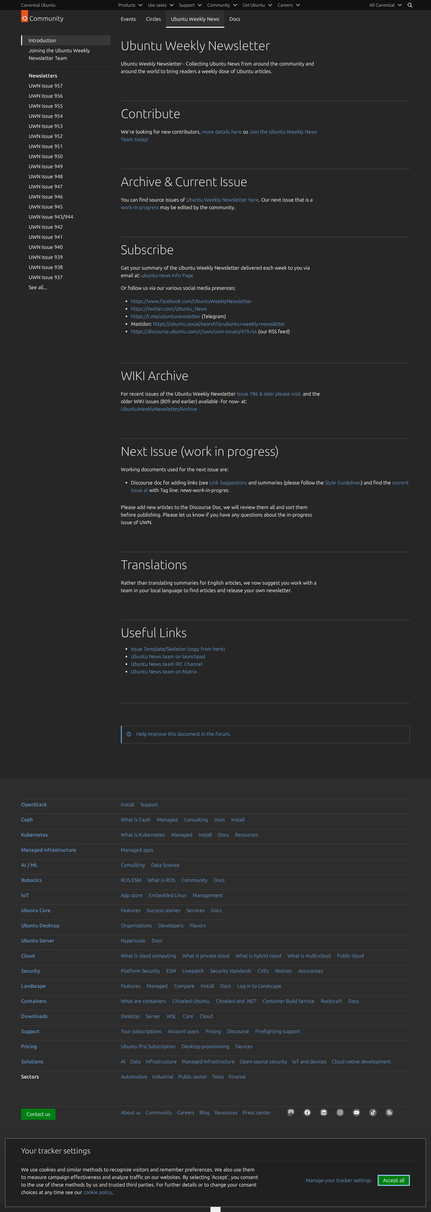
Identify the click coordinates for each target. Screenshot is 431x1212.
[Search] (410, 5)
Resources (246, 835)
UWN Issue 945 (46, 206)
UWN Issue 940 (46, 247)
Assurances (310, 971)
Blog (204, 1112)
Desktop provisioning (205, 1046)
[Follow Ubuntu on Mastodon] (292, 1114)
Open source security (263, 1061)
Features (130, 910)
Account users (183, 1031)
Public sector (192, 1076)
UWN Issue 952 (46, 136)
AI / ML (29, 865)
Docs (234, 19)
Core (188, 1016)
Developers (171, 925)
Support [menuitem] (187, 5)
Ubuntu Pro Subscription (148, 1046)
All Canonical (382, 5)
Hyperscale (133, 940)
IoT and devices (309, 1061)
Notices (283, 971)
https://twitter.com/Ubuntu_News (169, 309)
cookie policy (97, 1192)
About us (131, 1112)
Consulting (196, 819)
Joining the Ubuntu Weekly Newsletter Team (59, 54)
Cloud (28, 955)
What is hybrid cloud (258, 955)
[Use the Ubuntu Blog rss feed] (391, 1114)
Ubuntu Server (37, 940)
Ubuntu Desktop (40, 925)
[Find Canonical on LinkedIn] (325, 1114)
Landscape (33, 986)
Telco (218, 1076)
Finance (237, 1076)
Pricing (213, 1031)
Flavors (198, 925)
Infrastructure (161, 1061)
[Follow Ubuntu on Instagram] (341, 1114)
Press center (257, 1112)
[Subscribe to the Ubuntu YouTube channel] (358, 1114)
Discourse (238, 1031)
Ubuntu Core (35, 910)
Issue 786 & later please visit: (269, 394)
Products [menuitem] (126, 5)
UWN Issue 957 (46, 86)
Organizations (136, 925)
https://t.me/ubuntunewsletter (165, 316)
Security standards (230, 971)
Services (195, 910)
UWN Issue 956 (46, 96)
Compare (184, 986)
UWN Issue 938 (46, 267)
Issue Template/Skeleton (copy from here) (178, 649)
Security (30, 971)
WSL (171, 1016)
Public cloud (350, 955)
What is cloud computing (148, 955)
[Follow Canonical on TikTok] (374, 1114)
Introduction (42, 40)
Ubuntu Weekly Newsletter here (222, 200)
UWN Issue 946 (46, 196)
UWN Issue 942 (46, 227)
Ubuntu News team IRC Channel (167, 664)
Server (153, 1016)
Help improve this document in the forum (182, 734)
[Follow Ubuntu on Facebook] (309, 1114)
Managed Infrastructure (208, 1061)
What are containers (143, 1001)
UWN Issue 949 (46, 166)
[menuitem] (386, 5)
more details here (222, 131)
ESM (171, 971)
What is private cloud (205, 955)
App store (132, 895)
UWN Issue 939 (46, 257)
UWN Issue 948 (46, 176)
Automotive (134, 1076)
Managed (167, 819)
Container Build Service (289, 1001)
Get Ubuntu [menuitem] (254, 5)
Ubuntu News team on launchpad (168, 656)
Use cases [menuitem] (157, 5)
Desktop (130, 1016)
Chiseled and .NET (236, 1001)
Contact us (38, 1114)
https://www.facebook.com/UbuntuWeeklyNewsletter (191, 301)
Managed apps (137, 850)
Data (135, 1061)
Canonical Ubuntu (38, 5)
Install (127, 804)
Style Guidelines (343, 482)
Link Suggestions (228, 482)
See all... (38, 287)
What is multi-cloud (309, 955)
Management (208, 895)
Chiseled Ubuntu (191, 1001)
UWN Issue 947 (46, 186)
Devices (244, 1046)
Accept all (393, 1180)
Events (128, 19)
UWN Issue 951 (46, 146)
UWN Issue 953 (46, 126)
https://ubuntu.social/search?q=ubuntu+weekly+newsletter (219, 324)
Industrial (162, 1076)
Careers (185, 1112)
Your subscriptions (141, 1031)
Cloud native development (361, 1061)
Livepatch (193, 971)
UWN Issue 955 (46, 106)
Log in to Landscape (259, 986)
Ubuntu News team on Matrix (164, 671)
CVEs (263, 971)
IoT (25, 895)
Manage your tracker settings (338, 1180)
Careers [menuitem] (285, 5)
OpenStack (34, 804)
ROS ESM (131, 880)
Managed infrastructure (48, 850)
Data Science (165, 865)
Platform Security (140, 971)
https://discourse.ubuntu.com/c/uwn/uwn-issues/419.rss (194, 331)
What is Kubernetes (143, 835)
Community (194, 880)
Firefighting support (277, 1031)
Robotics (31, 880)
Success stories (163, 910)
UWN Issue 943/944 (51, 217)
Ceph (27, 819)
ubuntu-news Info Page (167, 275)
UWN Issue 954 (46, 116)
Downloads (34, 1016)
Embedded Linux (167, 895)
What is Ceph (136, 819)
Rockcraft (331, 1001)
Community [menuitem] (218, 5)
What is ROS (161, 880)
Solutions (32, 1061)
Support (149, 804)
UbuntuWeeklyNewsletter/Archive (159, 409)
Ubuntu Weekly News (195, 19)
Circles (153, 19)
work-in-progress (140, 207)
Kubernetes (34, 835)
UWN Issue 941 (46, 237)
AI (123, 1061)
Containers (33, 1001)
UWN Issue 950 (46, 156)
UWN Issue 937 (46, 277)
